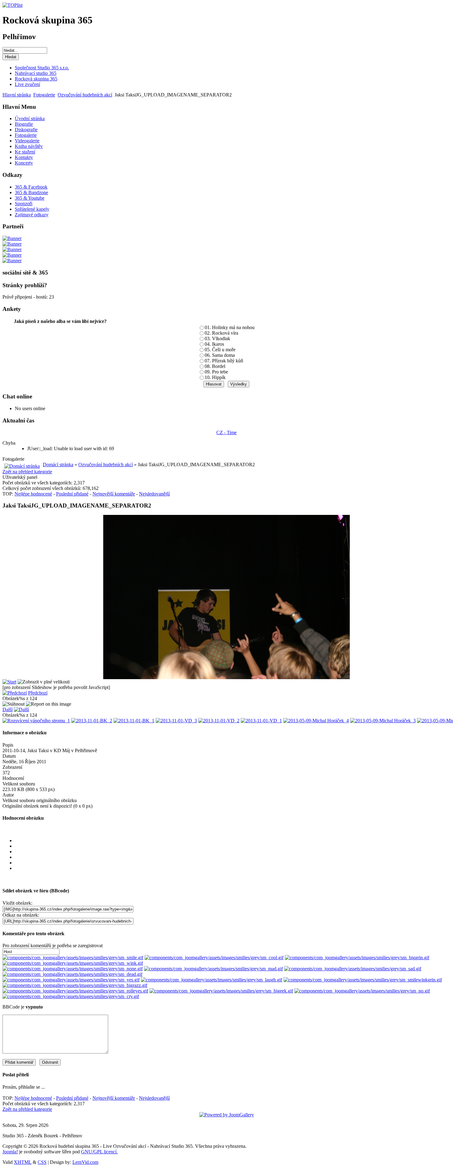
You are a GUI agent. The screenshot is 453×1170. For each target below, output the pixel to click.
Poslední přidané (72, 493)
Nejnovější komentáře (113, 493)
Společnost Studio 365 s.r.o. (42, 67)
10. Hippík (215, 377)
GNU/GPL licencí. (99, 1151)
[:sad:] (352, 968)
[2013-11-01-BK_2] (91, 720)
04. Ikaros (214, 344)
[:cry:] (70, 996)
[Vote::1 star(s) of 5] (233, 846)
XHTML (22, 1162)
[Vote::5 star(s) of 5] (233, 868)
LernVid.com (85, 1162)
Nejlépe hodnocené (33, 493)
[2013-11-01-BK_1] (133, 720)
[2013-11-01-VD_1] (261, 720)
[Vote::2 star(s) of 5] (233, 851)
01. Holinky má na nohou (230, 327)
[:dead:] (72, 974)
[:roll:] (75, 990)
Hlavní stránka (16, 94)
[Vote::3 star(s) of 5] (233, 857)
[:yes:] (71, 979)
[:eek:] (221, 990)
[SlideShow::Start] (9, 681)
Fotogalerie (44, 94)
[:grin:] (357, 957)
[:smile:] (72, 957)
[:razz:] (74, 985)
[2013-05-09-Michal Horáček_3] (383, 720)
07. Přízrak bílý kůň (224, 360)
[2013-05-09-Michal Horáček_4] (316, 720)
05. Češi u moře (220, 349)
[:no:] (362, 990)
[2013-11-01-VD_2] (218, 720)
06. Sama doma (220, 355)
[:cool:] (214, 957)
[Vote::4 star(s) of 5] (233, 863)
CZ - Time (226, 432)
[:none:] (72, 968)
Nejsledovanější (154, 493)
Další (7, 709)
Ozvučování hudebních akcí (85, 94)
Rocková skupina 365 (36, 78)
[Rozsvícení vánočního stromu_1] (36, 720)
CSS (42, 1162)
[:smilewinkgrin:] (363, 979)
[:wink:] (72, 963)
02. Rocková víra (221, 333)
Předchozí (37, 692)
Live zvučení (27, 84)
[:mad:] (213, 968)
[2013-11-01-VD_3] (176, 720)
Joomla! (10, 1151)
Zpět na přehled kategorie (27, 471)
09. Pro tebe (216, 371)
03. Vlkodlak (217, 338)
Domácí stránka (58, 464)
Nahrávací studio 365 (35, 73)
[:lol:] (211, 979)
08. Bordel (215, 366)
